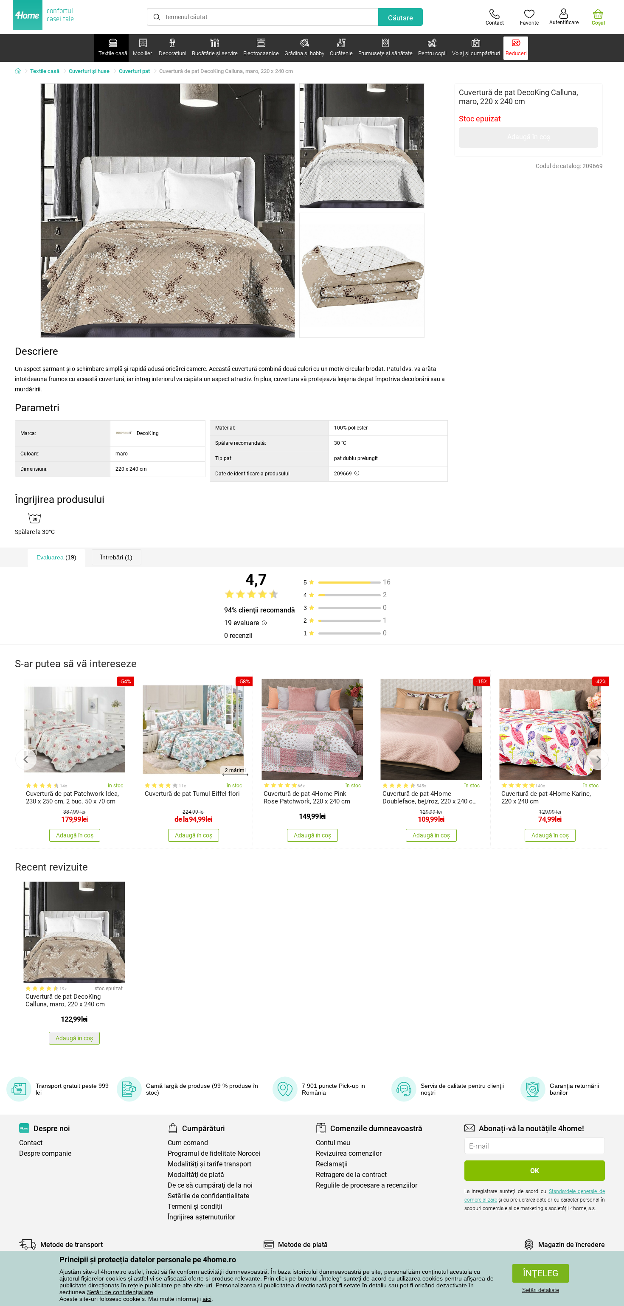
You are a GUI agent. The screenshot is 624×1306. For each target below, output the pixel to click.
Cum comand (188, 1143)
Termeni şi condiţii (195, 1206)
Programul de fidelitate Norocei (214, 1153)
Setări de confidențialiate (120, 1292)
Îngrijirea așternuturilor (201, 1217)
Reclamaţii (332, 1164)
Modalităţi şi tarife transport (209, 1164)
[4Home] (21, 71)
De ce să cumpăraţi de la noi (210, 1185)
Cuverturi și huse (89, 71)
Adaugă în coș (528, 137)
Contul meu (333, 1143)
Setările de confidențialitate (208, 1196)
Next (598, 759)
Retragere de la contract (351, 1174)
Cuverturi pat (134, 71)
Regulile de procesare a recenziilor (366, 1185)
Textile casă (44, 71)
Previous (26, 759)
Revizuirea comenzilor (349, 1153)
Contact (30, 1143)
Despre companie (45, 1153)
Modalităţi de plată (196, 1174)
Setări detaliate (540, 1290)
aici (206, 1298)
